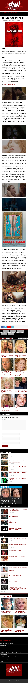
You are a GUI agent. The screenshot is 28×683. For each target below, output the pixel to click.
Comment (4, 419)
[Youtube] (16, 681)
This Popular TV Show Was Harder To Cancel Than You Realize (6, 409)
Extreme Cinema (13, 12)
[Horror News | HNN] (14, 5)
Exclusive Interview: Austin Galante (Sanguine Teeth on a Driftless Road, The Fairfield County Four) (18, 569)
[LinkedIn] (15, 681)
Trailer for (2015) (9, 84)
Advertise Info (3, 645)
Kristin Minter (4, 332)
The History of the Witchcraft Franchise (17, 455)
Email (3, 436)
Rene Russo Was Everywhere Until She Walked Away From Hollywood (20, 373)
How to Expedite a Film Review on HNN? (8, 656)
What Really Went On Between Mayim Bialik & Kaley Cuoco (7, 355)
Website (3, 441)
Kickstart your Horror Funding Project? (8, 650)
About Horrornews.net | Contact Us (7, 643)
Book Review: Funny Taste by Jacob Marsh (17, 538)
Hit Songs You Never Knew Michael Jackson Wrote (20, 409)
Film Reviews (6, 12)
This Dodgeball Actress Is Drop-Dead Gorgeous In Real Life (16, 501)
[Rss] (9, 681)
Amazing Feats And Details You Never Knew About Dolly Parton (20, 612)
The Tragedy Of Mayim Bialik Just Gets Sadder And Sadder (5, 501)
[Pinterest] (13, 681)
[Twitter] (12, 681)
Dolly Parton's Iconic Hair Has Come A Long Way (6, 391)
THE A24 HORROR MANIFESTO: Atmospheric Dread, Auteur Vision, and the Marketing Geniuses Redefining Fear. (18, 528)
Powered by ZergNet (24, 413)
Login (1, 661)
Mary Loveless (12, 332)
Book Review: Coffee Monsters (15, 550)
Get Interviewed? (3, 654)
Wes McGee (11, 334)
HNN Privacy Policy (4, 659)
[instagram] (18, 681)
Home (1, 12)
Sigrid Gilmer (4, 334)
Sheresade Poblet (20, 332)
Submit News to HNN (4, 647)
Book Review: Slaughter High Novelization (17, 556)
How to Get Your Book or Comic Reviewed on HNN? (10, 652)
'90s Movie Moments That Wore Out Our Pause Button (20, 630)
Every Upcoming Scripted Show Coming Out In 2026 (6, 630)
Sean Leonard (5, 20)
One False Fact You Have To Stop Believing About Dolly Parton (20, 355)
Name (3, 432)
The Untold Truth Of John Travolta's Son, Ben (21, 391)
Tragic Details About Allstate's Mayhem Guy (6, 612)
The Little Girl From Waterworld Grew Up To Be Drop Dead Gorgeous (7, 373)
